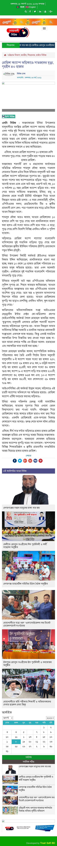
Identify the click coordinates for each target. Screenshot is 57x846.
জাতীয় (24, 55)
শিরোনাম (31, 55)
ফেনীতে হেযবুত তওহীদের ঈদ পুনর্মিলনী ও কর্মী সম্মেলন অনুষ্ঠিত (25, 546)
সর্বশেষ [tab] (29, 757)
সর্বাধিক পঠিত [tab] (28, 761)
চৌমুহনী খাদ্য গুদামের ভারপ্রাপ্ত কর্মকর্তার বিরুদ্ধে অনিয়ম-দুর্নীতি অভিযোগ (35, 809)
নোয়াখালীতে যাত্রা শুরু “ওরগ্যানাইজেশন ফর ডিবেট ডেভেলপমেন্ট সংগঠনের (26, 624)
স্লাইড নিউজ (41, 55)
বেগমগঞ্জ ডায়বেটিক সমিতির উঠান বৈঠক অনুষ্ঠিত (25, 584)
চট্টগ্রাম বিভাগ (14, 55)
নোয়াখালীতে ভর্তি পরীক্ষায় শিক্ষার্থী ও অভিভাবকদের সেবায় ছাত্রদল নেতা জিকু (27, 703)
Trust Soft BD (47, 843)
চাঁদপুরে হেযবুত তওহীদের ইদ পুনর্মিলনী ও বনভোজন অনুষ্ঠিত (27, 664)
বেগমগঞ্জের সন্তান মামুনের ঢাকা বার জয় (21, 508)
